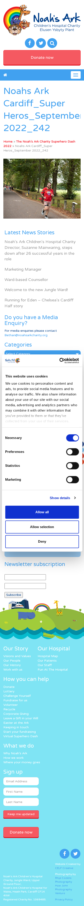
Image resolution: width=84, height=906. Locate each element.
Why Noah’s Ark (15, 753)
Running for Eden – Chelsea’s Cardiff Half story (38, 303)
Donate (9, 687)
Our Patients (47, 660)
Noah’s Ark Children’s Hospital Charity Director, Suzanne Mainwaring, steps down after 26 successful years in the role (40, 250)
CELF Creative (64, 868)
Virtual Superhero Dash (20, 736)
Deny (42, 541)
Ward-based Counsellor (26, 279)
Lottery (9, 691)
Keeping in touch (16, 727)
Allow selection (42, 527)
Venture (60, 893)
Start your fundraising (19, 732)
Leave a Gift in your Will (20, 718)
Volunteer (10, 705)
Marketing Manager (22, 269)
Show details (60, 498)
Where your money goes (21, 762)
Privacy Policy (64, 899)
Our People (11, 660)
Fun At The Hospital (53, 669)
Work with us (12, 669)
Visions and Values (17, 656)
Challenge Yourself (17, 696)
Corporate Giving (16, 714)
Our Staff (45, 665)
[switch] (72, 451)
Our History (12, 665)
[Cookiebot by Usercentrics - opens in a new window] (60, 361)
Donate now (42, 57)
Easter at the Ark (16, 723)
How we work (13, 758)
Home (8, 141)
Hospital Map (48, 656)
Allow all (42, 512)
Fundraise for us (15, 700)
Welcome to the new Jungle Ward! (36, 289)
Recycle (9, 709)
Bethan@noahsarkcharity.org (25, 335)
